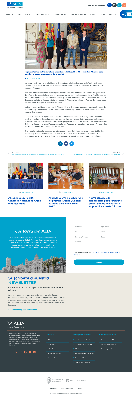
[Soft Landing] (57, 345)
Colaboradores (60, 14)
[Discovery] (57, 340)
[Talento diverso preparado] (84, 349)
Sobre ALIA (10, 14)
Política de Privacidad (67, 388)
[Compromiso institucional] (84, 363)
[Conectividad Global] (84, 358)
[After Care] (57, 349)
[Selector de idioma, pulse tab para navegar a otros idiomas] (129, 14)
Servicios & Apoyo (42, 14)
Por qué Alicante (24, 14)
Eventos (102, 14)
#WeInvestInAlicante (78, 14)
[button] (60, 143)
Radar (92, 14)
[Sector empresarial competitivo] (84, 354)
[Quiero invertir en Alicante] (110, 340)
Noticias (112, 14)
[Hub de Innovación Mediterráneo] (84, 340)
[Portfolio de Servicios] (57, 354)
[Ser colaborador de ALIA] (110, 345)
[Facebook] (25, 352)
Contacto (79, 388)
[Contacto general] (110, 349)
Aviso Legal (53, 388)
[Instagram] (16, 352)
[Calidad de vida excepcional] (84, 345)
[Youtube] (30, 352)
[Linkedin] (34, 352)
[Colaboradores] (57, 358)
